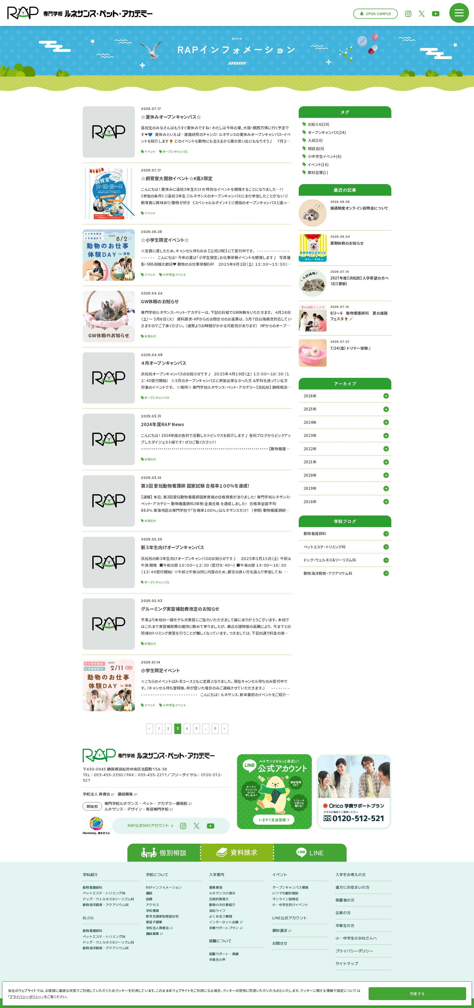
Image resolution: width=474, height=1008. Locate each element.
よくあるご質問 (220, 916)
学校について (157, 874)
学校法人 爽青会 (96, 793)
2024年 (310, 422)
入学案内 (216, 874)
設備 (149, 899)
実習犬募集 (154, 922)
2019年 (310, 488)
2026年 (310, 395)
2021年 (310, 461)
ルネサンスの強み (222, 893)
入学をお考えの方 (351, 874)
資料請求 (279, 930)
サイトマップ (347, 963)
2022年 (310, 448)
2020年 (310, 475)
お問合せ (279, 943)
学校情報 (152, 910)
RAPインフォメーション (164, 887)
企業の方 (343, 912)
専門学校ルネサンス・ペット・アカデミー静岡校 (146, 803)
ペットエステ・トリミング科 (325, 546)
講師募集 (125, 793)
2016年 (310, 501)
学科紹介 (90, 874)
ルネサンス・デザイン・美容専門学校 (136, 809)
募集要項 (215, 887)
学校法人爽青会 (157, 927)
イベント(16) (318, 164)
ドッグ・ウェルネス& (330, 559)
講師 (149, 893)
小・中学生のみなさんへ (356, 938)
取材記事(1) (318, 172)
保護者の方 (345, 899)
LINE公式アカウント (289, 917)
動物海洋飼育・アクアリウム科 (328, 573)
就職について (220, 940)
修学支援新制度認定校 (162, 916)
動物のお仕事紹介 (222, 904)
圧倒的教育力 (219, 899)
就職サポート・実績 (224, 953)
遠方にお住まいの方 (353, 887)
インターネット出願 (224, 922)
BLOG (88, 917)
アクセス (152, 904)
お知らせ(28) (318, 124)
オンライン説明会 (285, 899)
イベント (279, 874)
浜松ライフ (217, 910)
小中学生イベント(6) (324, 156)
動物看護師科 (315, 533)
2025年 (310, 408)
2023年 (310, 435)
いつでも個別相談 (285, 893)
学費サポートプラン (224, 927)
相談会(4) (316, 148)
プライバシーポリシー (354, 950)
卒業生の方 (345, 925)
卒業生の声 (217, 959)
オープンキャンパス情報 (290, 887)
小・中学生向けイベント (290, 904)
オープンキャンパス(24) (327, 132)
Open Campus (378, 13)
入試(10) (315, 140)
